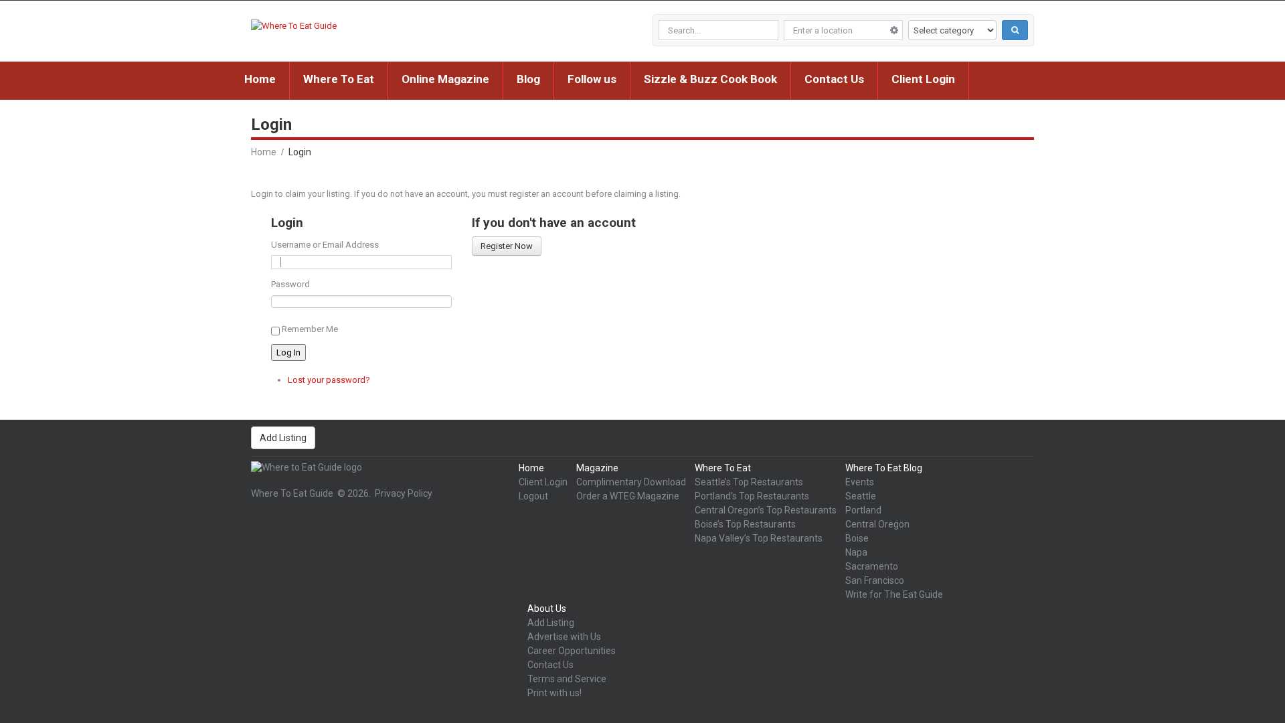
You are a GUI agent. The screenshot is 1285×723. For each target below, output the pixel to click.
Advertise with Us (564, 636)
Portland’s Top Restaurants (752, 496)
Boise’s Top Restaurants (745, 524)
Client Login (923, 79)
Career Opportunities (571, 650)
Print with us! (554, 693)
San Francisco (874, 580)
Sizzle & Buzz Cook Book (710, 79)
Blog (528, 79)
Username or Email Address (325, 245)
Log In (288, 352)
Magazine (597, 468)
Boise (857, 538)
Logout (533, 496)
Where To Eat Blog (883, 468)
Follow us (592, 79)
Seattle (860, 496)
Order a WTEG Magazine (627, 496)
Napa (856, 552)
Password (290, 284)
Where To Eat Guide (292, 493)
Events (859, 482)
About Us (546, 608)
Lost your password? (329, 380)
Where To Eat (338, 79)
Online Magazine (445, 79)
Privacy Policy (403, 493)
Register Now (507, 246)
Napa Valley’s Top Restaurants (759, 538)
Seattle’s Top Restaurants (749, 482)
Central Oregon (877, 524)
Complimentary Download (631, 482)
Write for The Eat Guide (894, 594)
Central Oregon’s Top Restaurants (766, 510)
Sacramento (871, 566)
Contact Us (834, 79)
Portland (863, 510)
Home (260, 79)
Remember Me (310, 329)
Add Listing (283, 437)
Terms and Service (566, 678)
